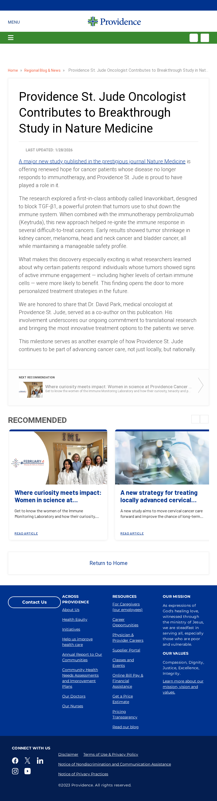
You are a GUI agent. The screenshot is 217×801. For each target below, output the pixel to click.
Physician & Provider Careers (127, 637)
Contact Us (34, 602)
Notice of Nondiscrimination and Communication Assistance (114, 764)
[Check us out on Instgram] (16, 771)
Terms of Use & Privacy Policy (110, 754)
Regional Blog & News (42, 70)
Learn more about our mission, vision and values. (183, 687)
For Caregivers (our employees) (127, 607)
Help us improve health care (77, 642)
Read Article (26, 533)
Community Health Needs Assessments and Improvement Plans (80, 678)
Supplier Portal (126, 650)
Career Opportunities (125, 622)
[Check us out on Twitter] (28, 760)
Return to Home (108, 563)
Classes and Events (123, 663)
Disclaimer (68, 754)
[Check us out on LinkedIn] (41, 760)
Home (13, 70)
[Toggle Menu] (14, 21)
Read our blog (125, 727)
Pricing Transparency (124, 714)
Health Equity (74, 619)
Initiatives (71, 629)
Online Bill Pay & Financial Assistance (127, 681)
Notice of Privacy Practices (83, 774)
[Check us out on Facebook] (16, 760)
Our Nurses (72, 706)
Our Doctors (73, 696)
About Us (70, 609)
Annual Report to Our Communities (82, 657)
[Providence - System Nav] (114, 21)
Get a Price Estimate (122, 699)
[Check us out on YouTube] (28, 771)
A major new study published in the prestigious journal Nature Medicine (102, 161)
